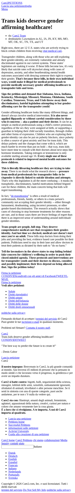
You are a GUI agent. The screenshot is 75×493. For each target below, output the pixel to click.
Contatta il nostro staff (38, 327)
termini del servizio (46, 318)
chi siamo (38, 440)
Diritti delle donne (18, 303)
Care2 (4, 2)
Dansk (12, 452)
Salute (11, 291)
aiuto (21, 443)
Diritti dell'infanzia (18, 300)
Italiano (38, 446)
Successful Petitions (19, 424)
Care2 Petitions (24, 440)
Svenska (13, 477)
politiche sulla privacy (13, 312)
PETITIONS (15, 2)
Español (12, 462)
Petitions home (16, 421)
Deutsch (12, 455)
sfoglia (28, 6)
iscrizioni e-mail (30, 321)
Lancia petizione (10, 357)
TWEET (60, 276)
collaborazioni (52, 440)
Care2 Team (19, 35)
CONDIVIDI (8, 339)
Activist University (18, 431)
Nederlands (14, 471)
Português (13, 474)
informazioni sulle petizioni (23, 428)
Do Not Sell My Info (34, 489)
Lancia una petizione (12, 6)
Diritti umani (15, 297)
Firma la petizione (11, 272)
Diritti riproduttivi (18, 294)
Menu (4, 9)
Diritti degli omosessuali (21, 306)
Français (13, 465)
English (12, 459)
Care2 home (8, 440)
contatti (14, 443)
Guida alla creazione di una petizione (28, 434)
